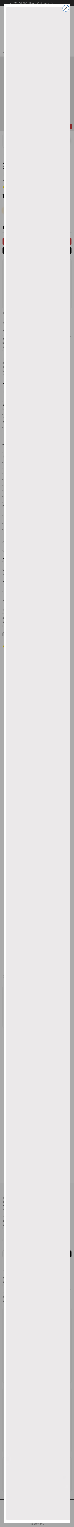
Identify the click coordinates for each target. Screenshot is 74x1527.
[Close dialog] (66, 8)
